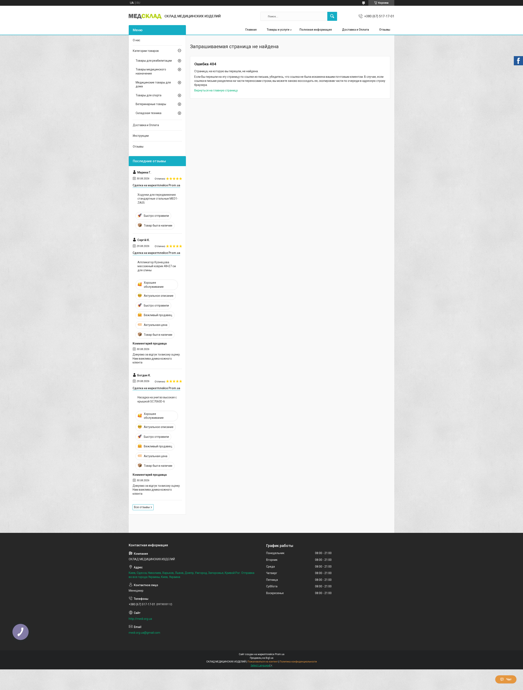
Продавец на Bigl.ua (261, 658)
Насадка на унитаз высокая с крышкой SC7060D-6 (157, 399)
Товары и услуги (278, 29)
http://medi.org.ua (140, 618)
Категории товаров (146, 50)
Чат (509, 679)
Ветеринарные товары (151, 104)
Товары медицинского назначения (151, 71)
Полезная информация (315, 29)
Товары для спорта (148, 95)
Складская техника (148, 113)
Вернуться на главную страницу (216, 90)
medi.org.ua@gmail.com (144, 632)
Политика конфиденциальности (298, 661)
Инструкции (141, 135)
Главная (251, 29)
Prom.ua (279, 654)
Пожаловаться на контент (263, 661)
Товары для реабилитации (154, 60)
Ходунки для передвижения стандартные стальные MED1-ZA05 (157, 198)
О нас (136, 40)
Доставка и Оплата (355, 29)
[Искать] (332, 16)
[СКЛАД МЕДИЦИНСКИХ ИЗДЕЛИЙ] (145, 16)
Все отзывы (142, 507)
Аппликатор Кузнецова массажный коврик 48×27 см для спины (156, 266)
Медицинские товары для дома (153, 84)
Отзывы (384, 29)
